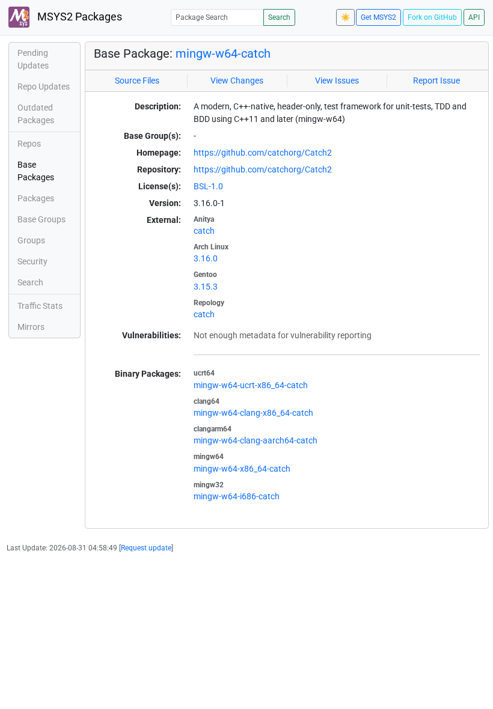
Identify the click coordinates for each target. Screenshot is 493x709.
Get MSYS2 (378, 17)
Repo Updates (43, 86)
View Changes (236, 80)
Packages (35, 198)
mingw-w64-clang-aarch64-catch (255, 440)
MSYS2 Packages (78, 17)
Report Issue (436, 80)
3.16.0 (206, 258)
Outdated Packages (35, 114)
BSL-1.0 (208, 186)
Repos (29, 143)
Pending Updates (33, 59)
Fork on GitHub (432, 17)
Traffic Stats (40, 306)
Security (32, 261)
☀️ (345, 17)
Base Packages (35, 171)
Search (279, 17)
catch (204, 231)
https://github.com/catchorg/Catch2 (263, 152)
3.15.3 (206, 286)
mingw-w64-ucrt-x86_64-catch (251, 385)
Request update (146, 548)
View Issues (337, 80)
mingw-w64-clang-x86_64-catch (253, 413)
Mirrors (30, 327)
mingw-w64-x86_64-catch (242, 468)
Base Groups (41, 219)
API (474, 17)
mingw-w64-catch (223, 53)
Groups (31, 240)
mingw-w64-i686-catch (237, 496)
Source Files (137, 80)
